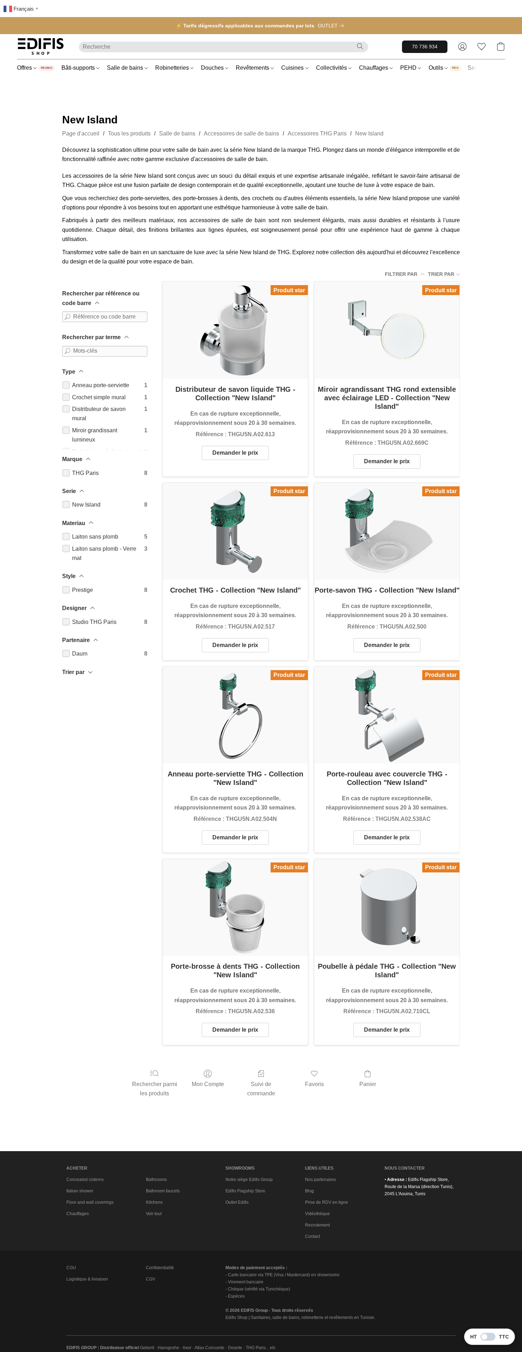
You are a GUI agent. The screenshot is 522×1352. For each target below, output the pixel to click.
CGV (150, 1279)
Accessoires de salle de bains (241, 133)
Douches (213, 68)
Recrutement (317, 1225)
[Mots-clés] (67, 351)
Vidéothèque (317, 1213)
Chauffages (374, 68)
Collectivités (332, 68)
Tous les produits (129, 133)
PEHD (409, 68)
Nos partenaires (320, 1179)
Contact (312, 1236)
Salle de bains (126, 68)
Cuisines (293, 68)
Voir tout (154, 1213)
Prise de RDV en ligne (326, 1202)
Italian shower (79, 1190)
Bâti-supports (78, 68)
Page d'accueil (80, 133)
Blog (309, 1190)
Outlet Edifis (237, 1202)
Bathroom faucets (163, 1190)
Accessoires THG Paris (317, 133)
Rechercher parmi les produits (154, 1088)
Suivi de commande (261, 1088)
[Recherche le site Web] (360, 46)
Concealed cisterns (85, 1179)
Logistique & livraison (87, 1279)
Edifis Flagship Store (245, 1190)
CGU (71, 1267)
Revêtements (253, 68)
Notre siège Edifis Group (249, 1179)
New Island (369, 133)
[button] (41, 46)
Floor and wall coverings (90, 1202)
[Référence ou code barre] (67, 316)
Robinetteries (172, 68)
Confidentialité (160, 1267)
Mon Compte (208, 1084)
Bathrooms (156, 1179)
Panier (367, 1084)
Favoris (314, 1084)
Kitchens (154, 1202)
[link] (332, 25)
